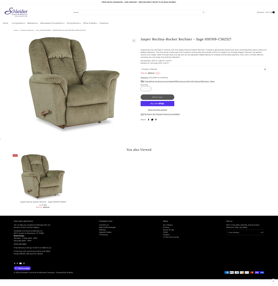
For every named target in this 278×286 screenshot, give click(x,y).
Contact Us (103, 225)
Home (5, 23)
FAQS (165, 232)
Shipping (144, 77)
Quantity (144, 85)
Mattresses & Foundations (51, 23)
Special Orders (105, 232)
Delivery (102, 230)
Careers (166, 235)
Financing (103, 235)
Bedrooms (31, 23)
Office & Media (89, 23)
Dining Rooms (73, 23)
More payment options (157, 110)
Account (260, 12)
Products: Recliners (27, 30)
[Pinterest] (17, 263)
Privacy (166, 227)
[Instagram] (24, 263)
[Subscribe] (261, 232)
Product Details (149, 69)
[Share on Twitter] (152, 119)
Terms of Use (168, 230)
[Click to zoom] (134, 40)
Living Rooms (18, 23)
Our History (168, 225)
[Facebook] (14, 263)
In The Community (171, 237)
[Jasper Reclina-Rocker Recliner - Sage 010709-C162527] (43, 177)
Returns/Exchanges (107, 227)
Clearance (104, 23)
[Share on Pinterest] (156, 119)
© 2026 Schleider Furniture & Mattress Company (34, 272)
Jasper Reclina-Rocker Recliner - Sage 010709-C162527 (43, 202)
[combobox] (139, 12)
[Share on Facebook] (148, 119)
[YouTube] (20, 263)
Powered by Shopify (64, 272)
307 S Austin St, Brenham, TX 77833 (29, 233)
